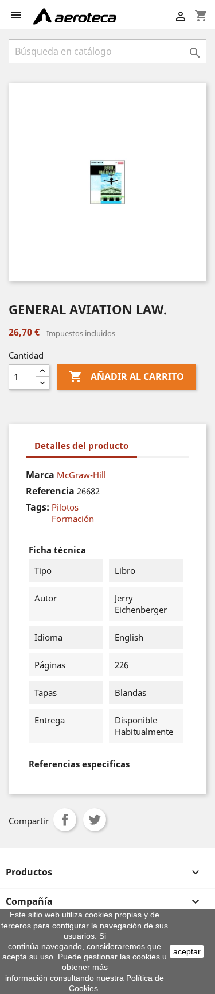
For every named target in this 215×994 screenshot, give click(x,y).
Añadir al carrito (126, 376)
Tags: (37, 507)
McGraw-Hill (81, 475)
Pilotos (65, 507)
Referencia (50, 491)
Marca (40, 475)
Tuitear (94, 819)
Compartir (64, 819)
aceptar (187, 951)
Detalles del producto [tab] (81, 445)
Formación (73, 518)
